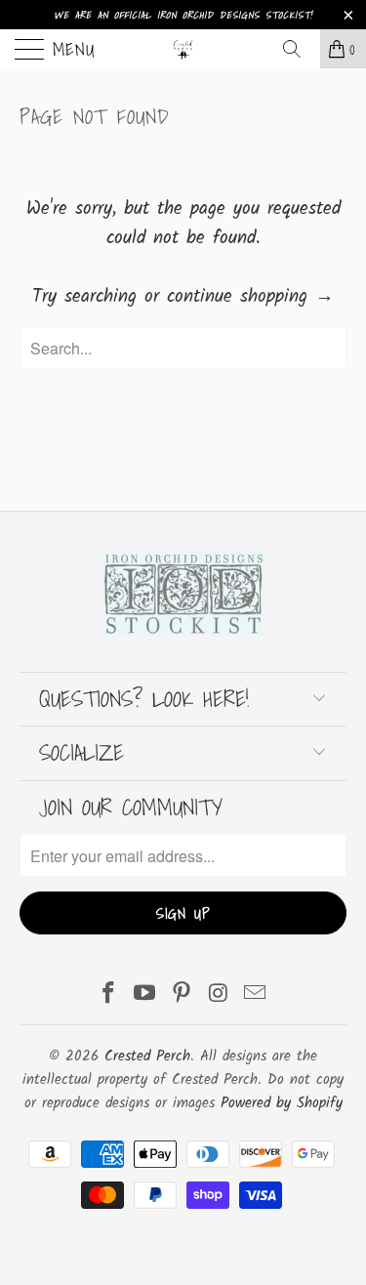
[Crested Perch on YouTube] (145, 996)
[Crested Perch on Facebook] (108, 996)
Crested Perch (147, 1056)
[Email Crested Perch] (255, 996)
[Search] (298, 49)
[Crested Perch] (183, 48)
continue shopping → (250, 296)
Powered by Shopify (282, 1103)
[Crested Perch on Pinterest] (182, 996)
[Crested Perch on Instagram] (218, 996)
